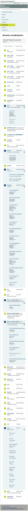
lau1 (8, 384)
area (12, 438)
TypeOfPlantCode (13, 347)
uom (8, 428)
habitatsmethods (13, 258)
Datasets (4, 14)
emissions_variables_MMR (13, 174)
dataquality (10, 100)
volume (13, 485)
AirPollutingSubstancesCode (13, 328)
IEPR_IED (10, 367)
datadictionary (11, 95)
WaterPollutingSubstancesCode (13, 358)
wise (8, 491)
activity (12, 110)
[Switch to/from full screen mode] (19, 3)
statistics (13, 467)
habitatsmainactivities (13, 251)
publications (10, 413)
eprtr (8, 105)
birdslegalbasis (13, 190)
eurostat (9, 140)
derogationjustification (13, 228)
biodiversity (10, 82)
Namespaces (5, 30)
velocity (13, 479)
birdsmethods (13, 204)
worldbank (10, 496)
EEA (8, 1)
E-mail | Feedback (6, 506)
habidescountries (13, 236)
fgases (9, 150)
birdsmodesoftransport (13, 214)
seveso (9, 418)
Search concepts (19, 46)
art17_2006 (10, 66)
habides (9, 185)
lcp (8, 397)
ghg (8, 169)
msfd (8, 402)
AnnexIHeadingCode (13, 305)
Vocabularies (5, 24)
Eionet (7, 9)
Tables (3, 17)
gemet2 (9, 165)
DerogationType (13, 334)
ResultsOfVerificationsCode (13, 341)
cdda (8, 86)
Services (4, 27)
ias (8, 289)
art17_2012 (10, 71)
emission (13, 450)
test (8, 424)
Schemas (4, 22)
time (12, 474)
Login (17, 3)
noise (8, 408)
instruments (13, 282)
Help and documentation (7, 12)
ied (8, 294)
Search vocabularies (8, 46)
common (9, 89)
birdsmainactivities (13, 197)
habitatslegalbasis (13, 243)
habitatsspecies (13, 276)
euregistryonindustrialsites (11, 134)
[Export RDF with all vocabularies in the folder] (24, 107)
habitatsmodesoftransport (13, 267)
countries (13, 155)
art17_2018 (10, 76)
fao (8, 145)
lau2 (8, 388)
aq (8, 50)
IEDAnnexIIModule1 (11, 300)
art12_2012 (10, 55)
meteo (12, 461)
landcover (10, 379)
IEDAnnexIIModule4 (11, 321)
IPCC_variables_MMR (13, 179)
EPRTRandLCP (11, 127)
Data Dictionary (12, 9)
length (12, 456)
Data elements (5, 19)
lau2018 (9, 392)
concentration (13, 444)
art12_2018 (10, 60)
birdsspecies (13, 222)
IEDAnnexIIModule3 (11, 313)
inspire (9, 374)
